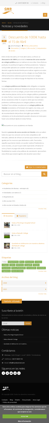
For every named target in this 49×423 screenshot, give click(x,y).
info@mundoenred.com (17, 363)
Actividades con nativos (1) (12, 192)
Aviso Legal (36, 400)
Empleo (17, 400)
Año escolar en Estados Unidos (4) (15, 205)
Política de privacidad (10, 402)
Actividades (41, 268)
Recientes (9, 216)
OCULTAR (24, 416)
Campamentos (13, 262)
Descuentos (15, 48)
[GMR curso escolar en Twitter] (7, 373)
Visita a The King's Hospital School (23, 223)
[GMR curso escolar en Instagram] (19, 373)
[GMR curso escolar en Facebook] (3, 373)
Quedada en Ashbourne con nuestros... (15, 344)
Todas (4, 262)
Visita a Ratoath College (20, 233)
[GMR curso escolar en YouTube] (11, 373)
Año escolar (31, 48)
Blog (43, 3)
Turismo (36, 265)
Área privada (26, 400)
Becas (22, 262)
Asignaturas (6, 271)
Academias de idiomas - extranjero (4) (16, 188)
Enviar (28, 323)
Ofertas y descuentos (31, 46)
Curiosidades (31, 268)
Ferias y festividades (18, 268)
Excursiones (6, 268)
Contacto (35, 3)
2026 (5, 283)
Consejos (38, 262)
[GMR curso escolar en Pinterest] (15, 373)
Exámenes (20, 265)
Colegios (23, 48)
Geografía (28, 265)
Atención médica (17, 271)
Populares (22, 216)
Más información (24, 421)
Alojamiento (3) (8, 197)
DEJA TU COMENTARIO (37, 167)
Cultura (12, 265)
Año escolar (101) (9, 201)
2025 (5, 289)
